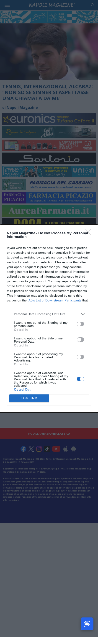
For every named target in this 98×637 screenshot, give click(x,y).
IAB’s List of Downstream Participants (54, 300)
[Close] (89, 233)
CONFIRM (29, 398)
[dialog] (49, 319)
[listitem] (49, 314)
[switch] (80, 324)
